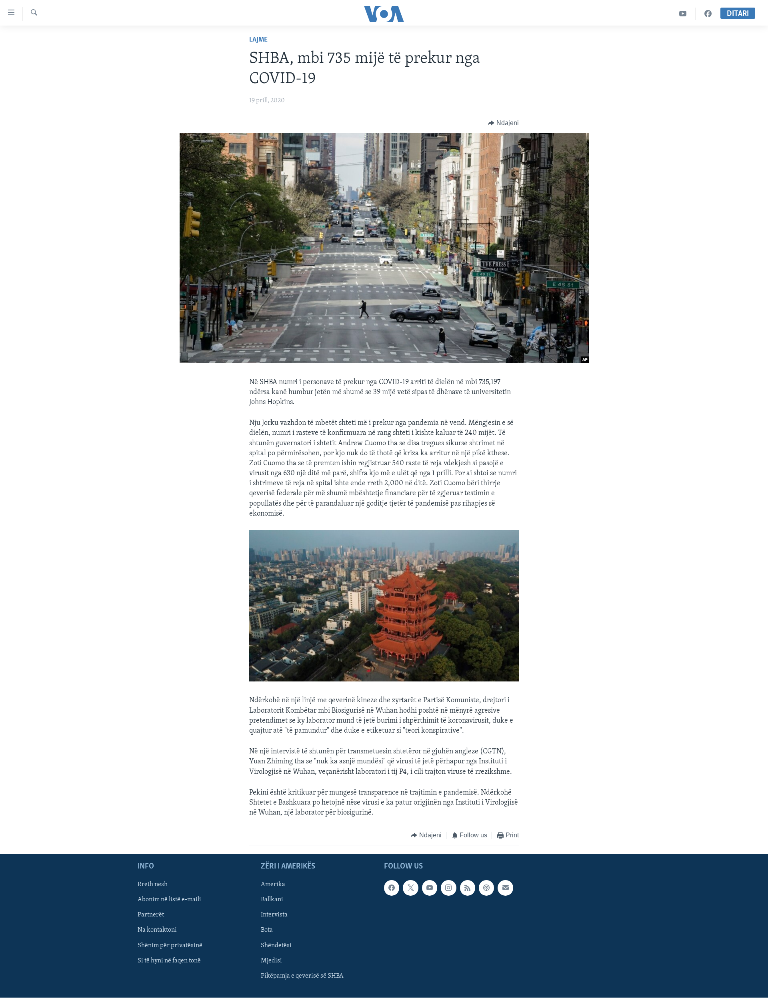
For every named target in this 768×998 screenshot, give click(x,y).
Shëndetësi (276, 945)
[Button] (503, 123)
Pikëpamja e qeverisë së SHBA (302, 975)
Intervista (274, 915)
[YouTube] (683, 14)
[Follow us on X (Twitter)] (410, 887)
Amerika (273, 884)
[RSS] (467, 887)
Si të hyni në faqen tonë (169, 960)
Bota (267, 930)
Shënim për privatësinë (170, 945)
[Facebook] (708, 14)
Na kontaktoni (157, 930)
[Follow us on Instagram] (448, 887)
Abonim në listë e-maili (169, 899)
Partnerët (151, 915)
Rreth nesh (153, 884)
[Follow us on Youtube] (429, 887)
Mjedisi (271, 960)
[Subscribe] (505, 887)
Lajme (258, 40)
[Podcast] (486, 887)
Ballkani (272, 899)
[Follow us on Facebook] (391, 887)
